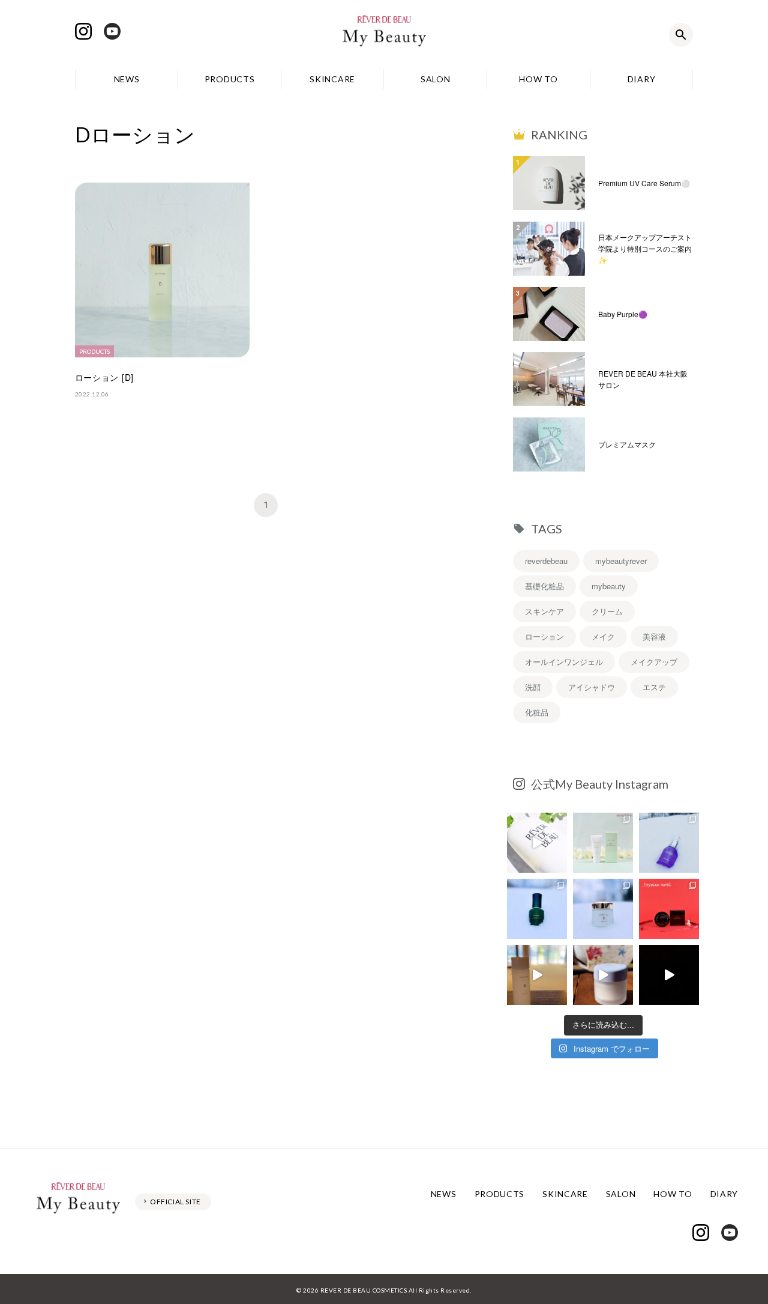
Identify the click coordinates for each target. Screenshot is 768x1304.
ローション (544, 636)
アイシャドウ (591, 687)
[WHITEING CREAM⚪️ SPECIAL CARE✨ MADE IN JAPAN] (603, 975)
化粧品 (536, 712)
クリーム (607, 611)
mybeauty (609, 586)
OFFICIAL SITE (175, 1201)
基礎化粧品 (544, 586)
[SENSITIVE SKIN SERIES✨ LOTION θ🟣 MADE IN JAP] (537, 975)
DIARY (642, 79)
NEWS (127, 79)
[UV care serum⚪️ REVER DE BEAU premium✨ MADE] (537, 843)
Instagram (83, 31)
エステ (654, 687)
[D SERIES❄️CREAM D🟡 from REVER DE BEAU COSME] (603, 909)
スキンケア (544, 611)
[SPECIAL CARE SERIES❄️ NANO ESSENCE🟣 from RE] (669, 843)
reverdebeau (546, 560)
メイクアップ (654, 661)
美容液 (654, 636)
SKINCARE (332, 79)
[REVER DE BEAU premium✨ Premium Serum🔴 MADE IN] (669, 975)
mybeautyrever (621, 560)
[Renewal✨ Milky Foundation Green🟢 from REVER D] (603, 843)
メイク (603, 636)
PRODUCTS (230, 79)
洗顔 (533, 687)
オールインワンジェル (564, 661)
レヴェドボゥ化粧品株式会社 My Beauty (384, 35)
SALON (436, 79)
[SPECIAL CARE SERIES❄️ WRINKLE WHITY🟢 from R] (537, 909)
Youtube (112, 31)
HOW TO (538, 79)
